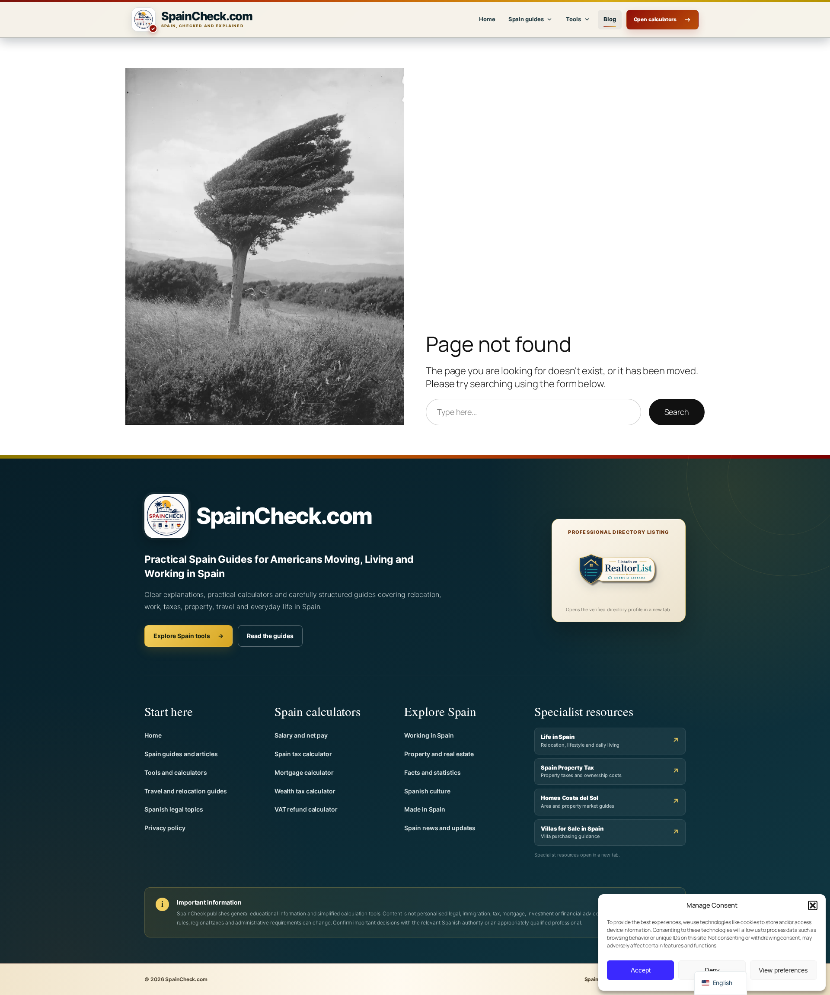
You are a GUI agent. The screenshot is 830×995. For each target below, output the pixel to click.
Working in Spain (428, 735)
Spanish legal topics (173, 809)
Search (676, 412)
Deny (712, 970)
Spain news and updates (440, 827)
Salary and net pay (301, 735)
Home (487, 19)
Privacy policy (164, 827)
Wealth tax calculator (305, 791)
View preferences (783, 970)
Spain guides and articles (181, 753)
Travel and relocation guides (185, 791)
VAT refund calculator (306, 809)
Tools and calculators (175, 772)
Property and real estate (439, 753)
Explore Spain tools (188, 635)
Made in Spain (424, 809)
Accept (641, 970)
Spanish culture (427, 791)
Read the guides (270, 635)
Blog (609, 19)
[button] (812, 905)
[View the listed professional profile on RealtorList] (618, 571)
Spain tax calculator (303, 753)
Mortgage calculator (304, 772)
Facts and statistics (432, 772)
